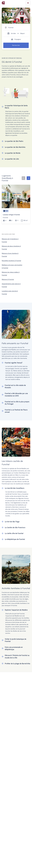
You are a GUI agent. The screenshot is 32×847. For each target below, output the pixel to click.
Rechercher (16, 45)
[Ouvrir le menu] (28, 3)
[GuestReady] (3, 2)
